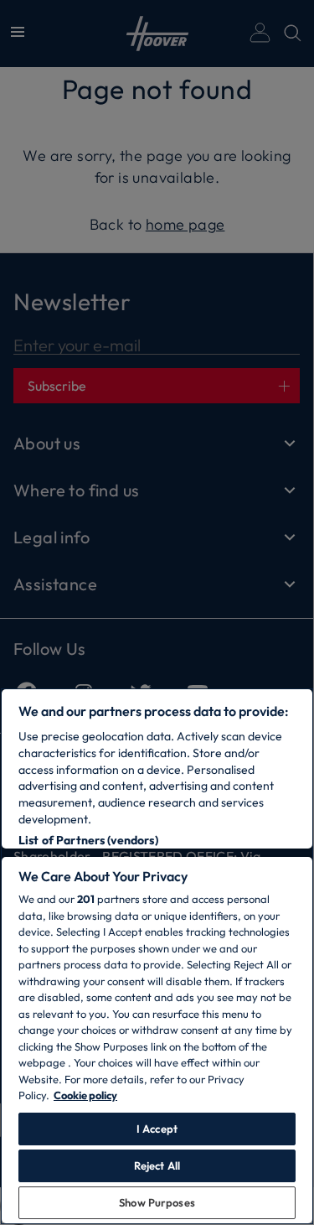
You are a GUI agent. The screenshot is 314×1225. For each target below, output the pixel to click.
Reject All (157, 1165)
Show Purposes (157, 1202)
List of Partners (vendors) (88, 840)
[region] (157, 956)
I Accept (157, 1128)
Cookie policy (85, 1095)
